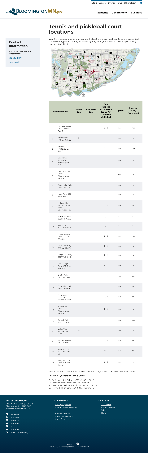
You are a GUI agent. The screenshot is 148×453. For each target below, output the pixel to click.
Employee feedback (64, 416)
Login (69, 444)
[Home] (34, 11)
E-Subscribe (60, 407)
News (119, 3)
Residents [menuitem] (102, 12)
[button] (140, 3)
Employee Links (77, 444)
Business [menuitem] (136, 12)
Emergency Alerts (63, 405)
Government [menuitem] (119, 12)
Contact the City (62, 414)
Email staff (14, 62)
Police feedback (62, 419)
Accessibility (106, 405)
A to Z (94, 3)
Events (111, 3)
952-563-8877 (15, 58)
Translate (130, 3)
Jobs (103, 410)
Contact (102, 3)
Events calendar (108, 407)
